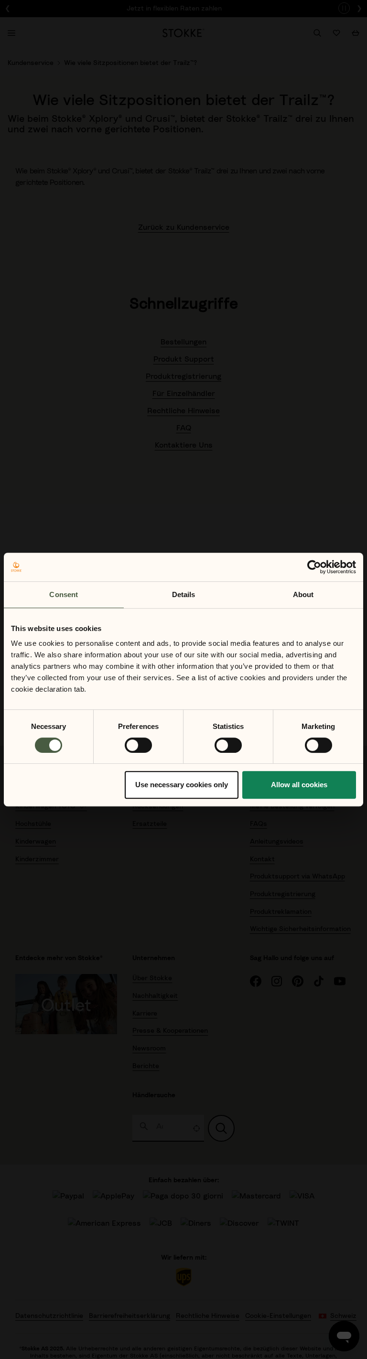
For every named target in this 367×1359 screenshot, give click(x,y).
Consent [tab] (63, 594)
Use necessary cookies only (181, 785)
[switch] (138, 745)
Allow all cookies (299, 785)
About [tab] (303, 594)
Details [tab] (183, 594)
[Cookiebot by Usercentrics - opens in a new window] (314, 567)
